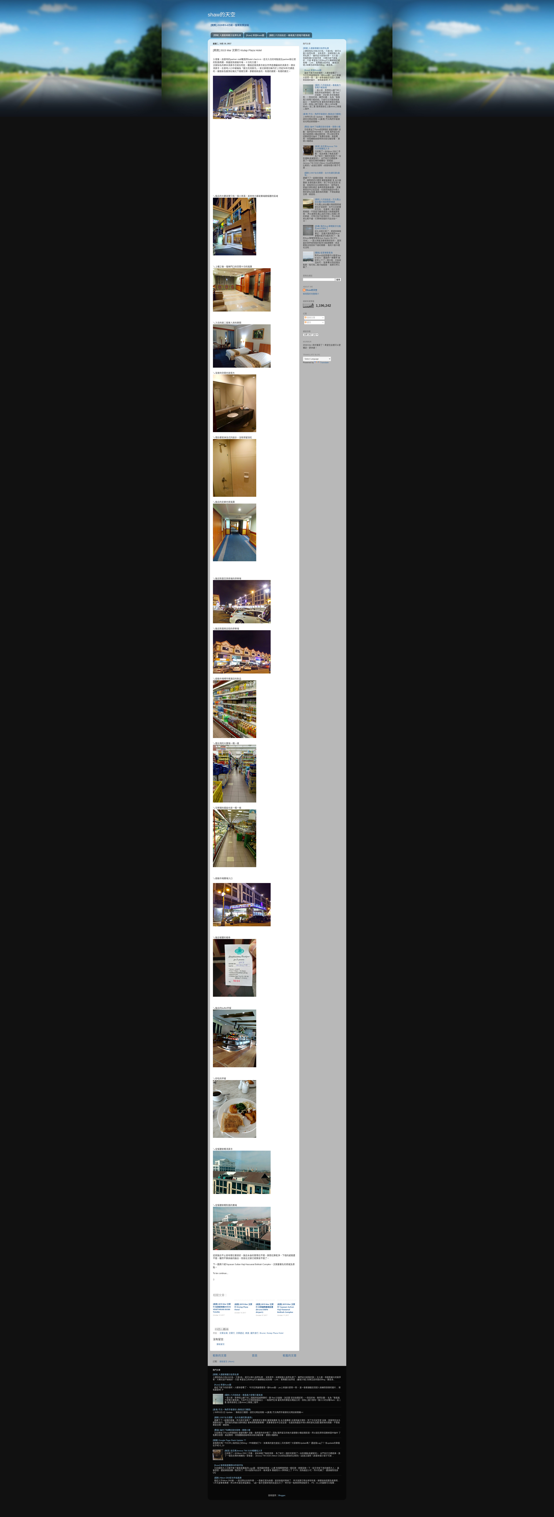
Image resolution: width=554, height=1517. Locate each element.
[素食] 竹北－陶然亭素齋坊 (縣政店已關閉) (322, 114)
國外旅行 (254, 1333)
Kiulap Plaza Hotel (275, 1333)
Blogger (281, 1495)
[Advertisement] (322, 411)
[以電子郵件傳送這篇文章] (216, 1329)
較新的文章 (220, 1355)
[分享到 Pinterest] (227, 1329)
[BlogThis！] (219, 1329)
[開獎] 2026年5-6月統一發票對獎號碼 (230, 25)
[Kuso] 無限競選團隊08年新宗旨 (228, 1465)
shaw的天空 (221, 15)
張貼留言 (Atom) (226, 1361)
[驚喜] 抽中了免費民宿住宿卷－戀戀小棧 (322, 127)
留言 (308, 322)
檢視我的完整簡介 (311, 294)
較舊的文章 (289, 1355)
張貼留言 (221, 1344)
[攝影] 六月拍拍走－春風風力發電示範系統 (289, 35)
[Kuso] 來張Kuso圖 (255, 35)
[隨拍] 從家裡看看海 (324, 253)
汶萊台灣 (224, 1333)
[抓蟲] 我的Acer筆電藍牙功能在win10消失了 (328, 227)
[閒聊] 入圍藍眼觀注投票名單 (227, 35)
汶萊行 (232, 1333)
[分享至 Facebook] (224, 1329)
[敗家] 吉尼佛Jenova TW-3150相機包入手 (326, 147)
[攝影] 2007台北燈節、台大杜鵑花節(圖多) (233, 1417)
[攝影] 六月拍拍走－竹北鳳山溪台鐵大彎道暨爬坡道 (328, 200)
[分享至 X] (221, 1329)
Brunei (263, 1333)
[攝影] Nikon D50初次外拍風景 (228, 1478)
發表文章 (310, 318)
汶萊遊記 (240, 1333)
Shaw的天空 (311, 290)
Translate (324, 362)
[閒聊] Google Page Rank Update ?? (229, 1440)
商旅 (247, 1333)
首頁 (254, 1355)
